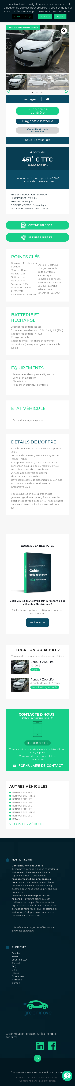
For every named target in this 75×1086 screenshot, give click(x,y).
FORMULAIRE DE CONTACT (41, 765)
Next (66, 92)
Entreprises (18, 976)
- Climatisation (19, 381)
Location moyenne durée (23, 27)
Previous (8, 92)
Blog (14, 969)
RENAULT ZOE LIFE (22, 799)
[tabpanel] (16, 82)
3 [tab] (41, 92)
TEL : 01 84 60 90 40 (37, 742)
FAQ (14, 966)
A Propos (17, 979)
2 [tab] (37, 92)
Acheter (16, 953)
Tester (15, 956)
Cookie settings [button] (22, 16)
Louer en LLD (19, 959)
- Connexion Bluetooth (23, 377)
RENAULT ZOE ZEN (22, 792)
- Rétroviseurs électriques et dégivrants (32, 374)
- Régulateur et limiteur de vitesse (29, 384)
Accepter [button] (45, 16)
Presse (15, 973)
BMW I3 (16, 819)
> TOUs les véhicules (28, 824)
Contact (16, 982)
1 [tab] (32, 92)
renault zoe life (42, 662)
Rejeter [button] (60, 16)
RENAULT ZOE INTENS (23, 795)
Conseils (16, 963)
